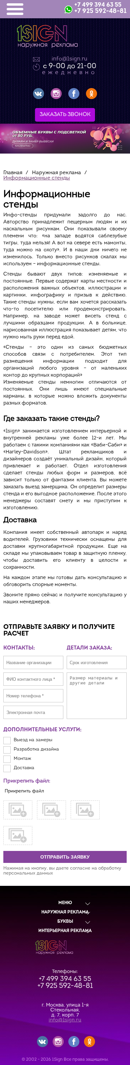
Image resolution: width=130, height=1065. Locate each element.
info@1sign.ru (69, 59)
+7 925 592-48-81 (100, 11)
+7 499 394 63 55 (97, 5)
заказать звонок (65, 114)
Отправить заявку (65, 857)
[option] (65, 139)
